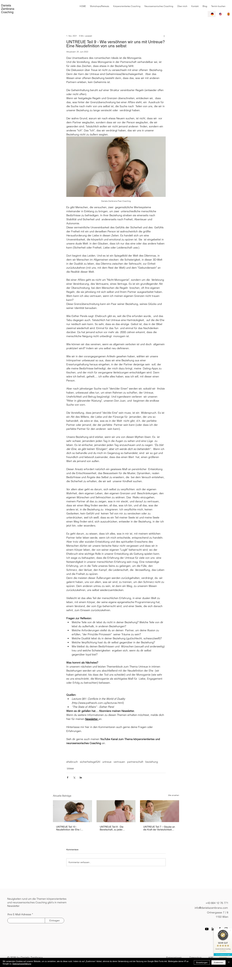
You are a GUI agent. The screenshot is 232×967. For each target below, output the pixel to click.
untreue (106, 761)
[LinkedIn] (213, 929)
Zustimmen (218, 962)
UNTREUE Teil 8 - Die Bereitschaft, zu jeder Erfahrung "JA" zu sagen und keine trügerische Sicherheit (115, 828)
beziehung (151, 761)
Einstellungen (202, 962)
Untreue (70, 768)
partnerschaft (135, 761)
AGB (210, 957)
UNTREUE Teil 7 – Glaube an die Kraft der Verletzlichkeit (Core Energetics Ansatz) (159, 828)
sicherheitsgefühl (90, 761)
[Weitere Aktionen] (164, 35)
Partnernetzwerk (174, 957)
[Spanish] (228, 14)
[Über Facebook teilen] (67, 777)
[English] (220, 14)
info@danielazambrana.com (211, 907)
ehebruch (72, 761)
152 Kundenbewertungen (223, 954)
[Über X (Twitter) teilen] (74, 777)
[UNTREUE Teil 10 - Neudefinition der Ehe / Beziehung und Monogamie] (72, 811)
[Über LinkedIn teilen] (80, 777)
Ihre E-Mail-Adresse (19, 914)
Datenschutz (195, 957)
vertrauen (119, 761)
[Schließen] (228, 962)
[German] (212, 14)
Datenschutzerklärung (21, 963)
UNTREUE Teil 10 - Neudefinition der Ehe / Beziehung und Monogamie (71, 828)
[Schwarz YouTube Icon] (207, 929)
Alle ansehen (173, 795)
